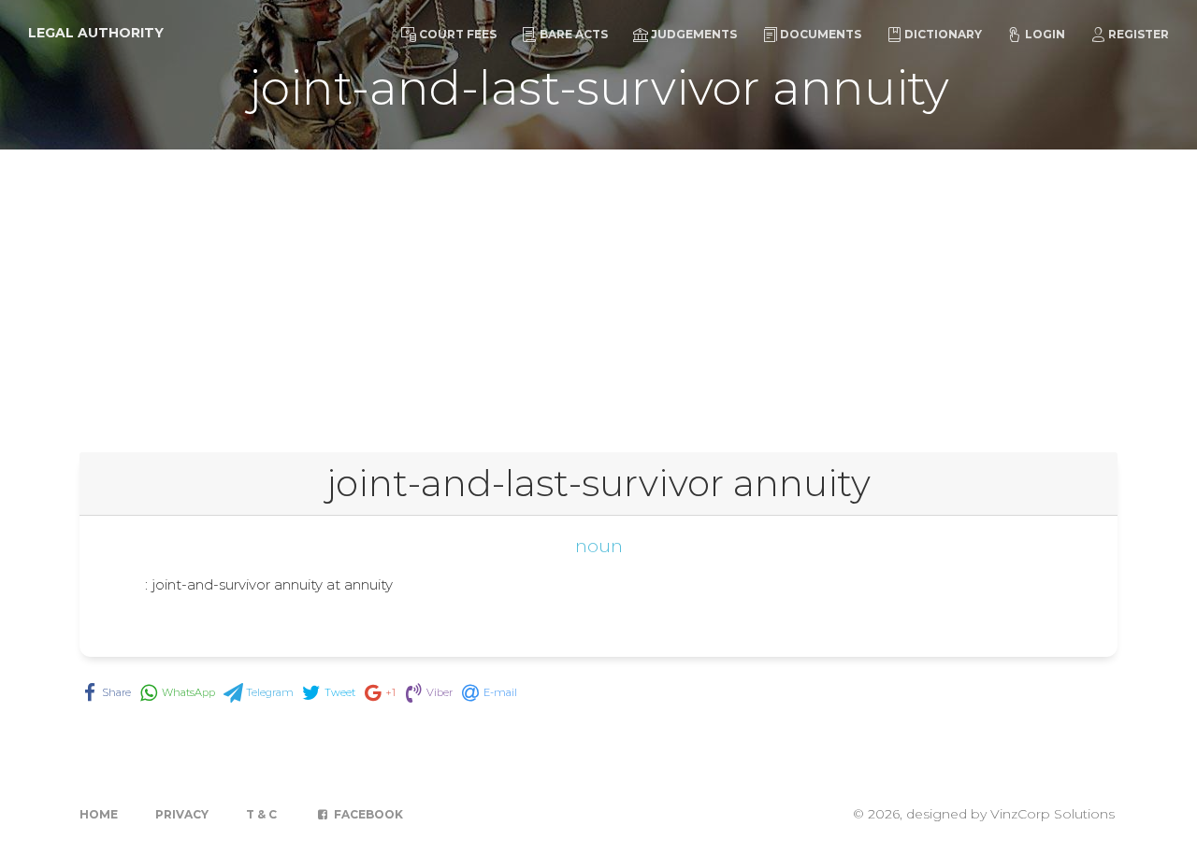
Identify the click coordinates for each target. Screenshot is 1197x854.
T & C (261, 814)
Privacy (182, 814)
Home (98, 814)
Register (1138, 34)
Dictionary (943, 34)
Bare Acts (574, 34)
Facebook (367, 814)
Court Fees (458, 34)
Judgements (694, 34)
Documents (820, 34)
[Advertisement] (598, 289)
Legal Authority (96, 32)
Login (1045, 34)
